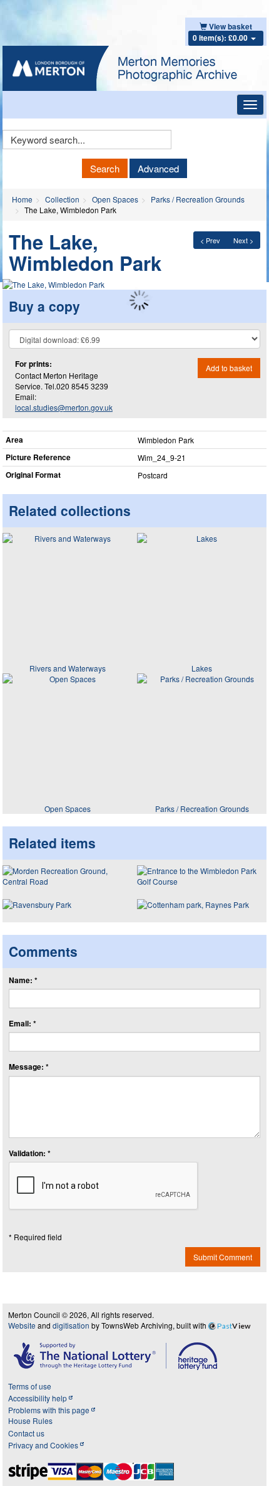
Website (22, 1325)
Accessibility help (38, 1398)
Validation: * (30, 1153)
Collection (62, 199)
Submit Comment (222, 1257)
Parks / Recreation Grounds (198, 199)
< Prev (210, 240)
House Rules (30, 1420)
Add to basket (229, 367)
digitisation (71, 1325)
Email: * (22, 1023)
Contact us (26, 1433)
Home (22, 199)
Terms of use (29, 1386)
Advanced (158, 168)
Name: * (23, 980)
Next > (243, 240)
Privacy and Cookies (44, 1445)
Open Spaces (115, 199)
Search (104, 168)
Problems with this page (49, 1409)
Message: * (29, 1067)
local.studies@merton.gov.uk (64, 407)
